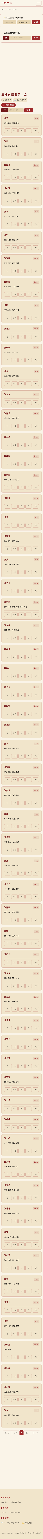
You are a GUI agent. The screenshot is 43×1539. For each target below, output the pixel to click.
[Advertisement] (21, 65)
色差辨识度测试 (15, 1512)
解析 (36, 38)
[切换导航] (38, 3)
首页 (3, 10)
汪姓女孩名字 (9, 105)
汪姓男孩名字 (21, 100)
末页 (27, 1433)
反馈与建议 (27, 1523)
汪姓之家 (6, 3)
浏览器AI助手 (16, 1502)
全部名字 (7, 100)
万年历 (3, 1512)
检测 (36, 22)
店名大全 (4, 1502)
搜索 (28, 110)
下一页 (35, 1433)
